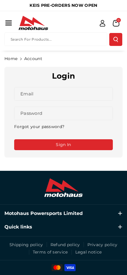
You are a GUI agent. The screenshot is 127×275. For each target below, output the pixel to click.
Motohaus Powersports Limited (43, 213)
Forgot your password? (39, 126)
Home (10, 58)
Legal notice (88, 252)
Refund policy (65, 244)
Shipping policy (26, 244)
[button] (8, 22)
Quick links (18, 227)
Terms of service (50, 252)
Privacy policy (102, 244)
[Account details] (102, 23)
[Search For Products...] (115, 39)
